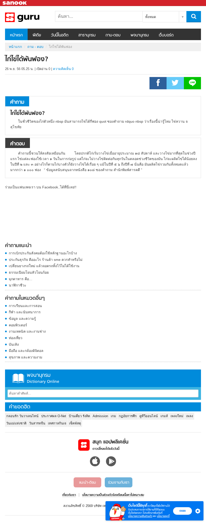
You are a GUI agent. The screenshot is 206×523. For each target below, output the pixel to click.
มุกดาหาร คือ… (20, 279)
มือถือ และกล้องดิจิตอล (26, 351)
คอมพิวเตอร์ (18, 325)
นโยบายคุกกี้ (163, 516)
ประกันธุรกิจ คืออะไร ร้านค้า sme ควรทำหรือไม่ (45, 260)
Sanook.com (15, 3)
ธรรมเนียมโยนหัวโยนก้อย (29, 272)
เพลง (189, 416)
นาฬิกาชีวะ (17, 285)
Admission (100, 416)
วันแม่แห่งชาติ (16, 423)
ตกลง (182, 510)
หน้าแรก (16, 35)
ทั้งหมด (150, 17)
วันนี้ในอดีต (59, 35)
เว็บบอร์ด (166, 35)
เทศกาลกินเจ (57, 423)
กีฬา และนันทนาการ (25, 312)
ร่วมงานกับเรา (118, 483)
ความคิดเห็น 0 (63, 69)
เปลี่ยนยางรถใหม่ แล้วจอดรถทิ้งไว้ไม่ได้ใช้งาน (44, 266)
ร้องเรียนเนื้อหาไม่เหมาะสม (128, 495)
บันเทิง (14, 344)
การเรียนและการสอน (25, 306)
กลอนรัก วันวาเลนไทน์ (22, 416)
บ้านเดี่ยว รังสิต (79, 416)
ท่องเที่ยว (15, 338)
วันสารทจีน (37, 423)
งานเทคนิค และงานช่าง (27, 331)
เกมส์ (164, 416)
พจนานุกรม (140, 35)
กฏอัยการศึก (128, 416)
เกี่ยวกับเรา (69, 495)
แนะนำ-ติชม (87, 483)
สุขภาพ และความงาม (25, 357)
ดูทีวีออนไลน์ (148, 416)
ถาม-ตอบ (113, 35)
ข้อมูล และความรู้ (22, 319)
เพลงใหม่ (177, 416)
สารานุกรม (86, 35)
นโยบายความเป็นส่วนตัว (140, 516)
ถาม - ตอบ (35, 47)
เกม (113, 416)
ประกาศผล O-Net (53, 416)
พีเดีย (37, 35)
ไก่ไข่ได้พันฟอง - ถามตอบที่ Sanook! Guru (31, 17)
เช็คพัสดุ (75, 423)
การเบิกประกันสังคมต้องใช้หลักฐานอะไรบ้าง (43, 253)
